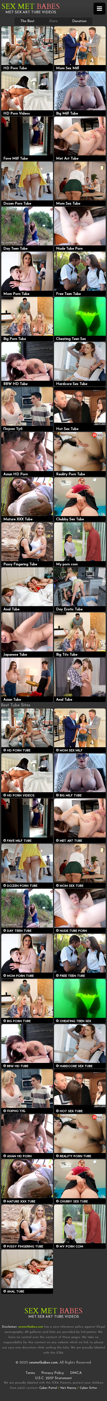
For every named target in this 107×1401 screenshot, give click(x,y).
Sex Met (31, 6)
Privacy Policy (52, 1373)
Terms (30, 1373)
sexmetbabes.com (43, 1363)
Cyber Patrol (48, 1388)
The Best (27, 21)
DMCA (76, 1373)
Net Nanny (68, 1388)
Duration (79, 21)
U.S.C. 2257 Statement (53, 1378)
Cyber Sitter (88, 1388)
